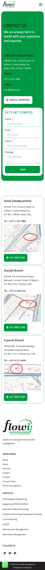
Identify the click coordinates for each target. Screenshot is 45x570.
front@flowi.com (12, 89)
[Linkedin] (4, 553)
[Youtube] (10, 553)
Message (9, 152)
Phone (8, 141)
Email (7, 130)
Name (8, 119)
